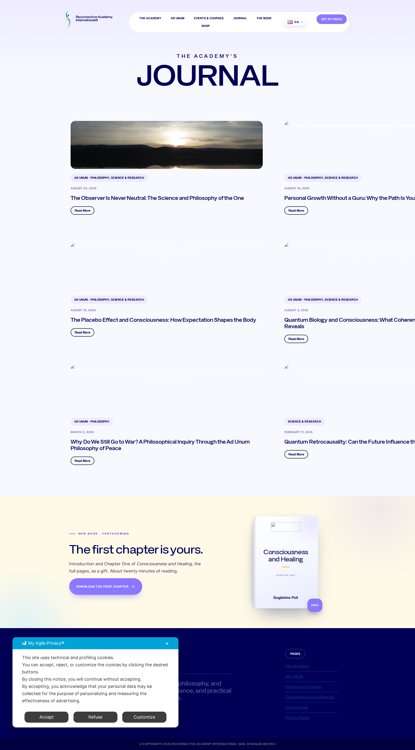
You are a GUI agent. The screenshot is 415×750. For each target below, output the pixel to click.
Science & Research (127, 177)
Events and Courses (303, 687)
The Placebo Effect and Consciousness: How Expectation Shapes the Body (163, 320)
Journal (240, 18)
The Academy (150, 18)
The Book (264, 18)
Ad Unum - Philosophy (91, 177)
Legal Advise (296, 707)
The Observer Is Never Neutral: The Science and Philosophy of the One (157, 198)
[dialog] (95, 682)
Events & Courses (209, 18)
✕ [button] (167, 643)
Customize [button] (144, 717)
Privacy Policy (297, 717)
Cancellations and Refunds (309, 697)
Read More (82, 210)
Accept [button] (46, 717)
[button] (295, 653)
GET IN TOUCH (331, 19)
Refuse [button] (95, 717)
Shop (205, 26)
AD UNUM (177, 18)
